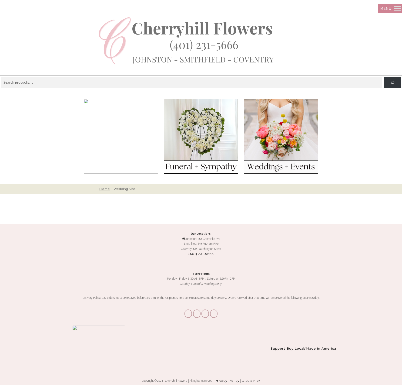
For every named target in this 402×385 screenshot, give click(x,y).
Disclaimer (250, 380)
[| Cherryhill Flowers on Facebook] (205, 313)
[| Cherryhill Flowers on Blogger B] (188, 313)
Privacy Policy (226, 380)
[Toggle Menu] (397, 8)
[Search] (392, 82)
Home (104, 189)
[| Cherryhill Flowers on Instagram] (197, 313)
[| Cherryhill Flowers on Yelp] (214, 313)
